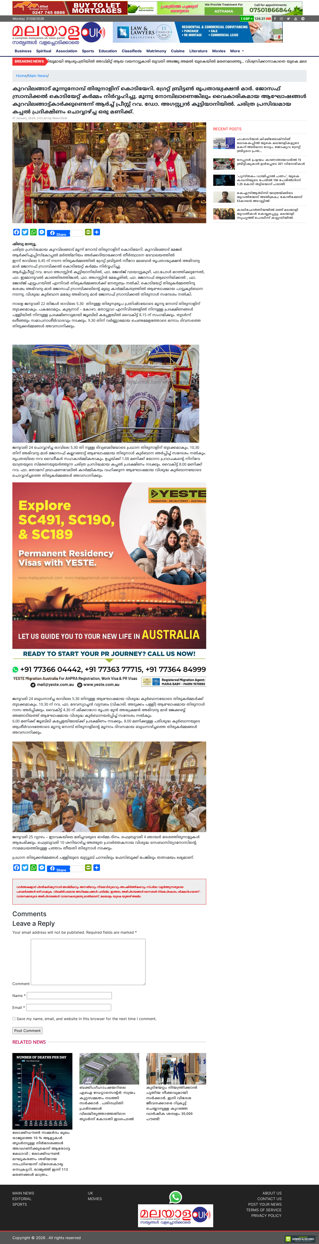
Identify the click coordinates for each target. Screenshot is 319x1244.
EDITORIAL (22, 1198)
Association (66, 51)
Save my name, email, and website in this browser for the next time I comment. (86, 1018)
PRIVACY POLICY (266, 1215)
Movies (219, 51)
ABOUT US (272, 1193)
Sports (88, 51)
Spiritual (43, 51)
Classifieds (132, 51)
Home (21, 75)
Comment (21, 983)
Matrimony (156, 51)
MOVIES (95, 1198)
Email (18, 1007)
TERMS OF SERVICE (264, 1210)
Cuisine (178, 51)
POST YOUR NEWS (265, 1204)
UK (90, 1193)
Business (23, 51)
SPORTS (19, 1204)
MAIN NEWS (23, 1193)
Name (19, 995)
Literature (198, 51)
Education (108, 51)
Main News (37, 75)
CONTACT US (269, 1198)
